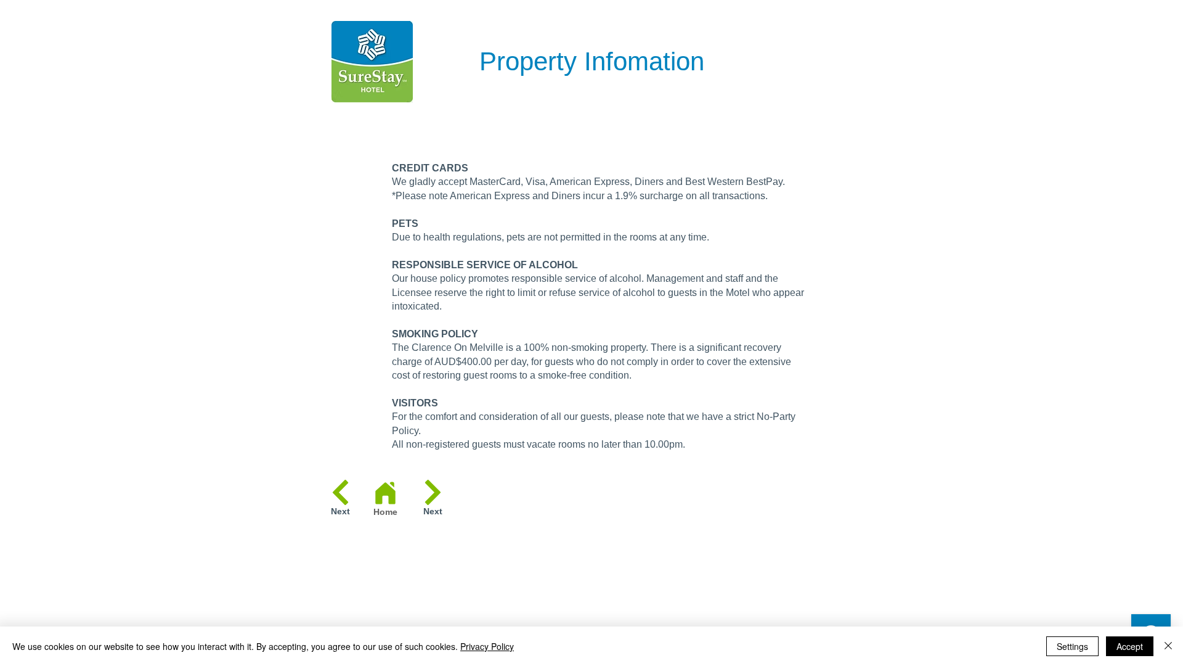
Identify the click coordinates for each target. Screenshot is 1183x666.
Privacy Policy (487, 646)
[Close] (1168, 646)
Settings (1072, 646)
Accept (1129, 646)
